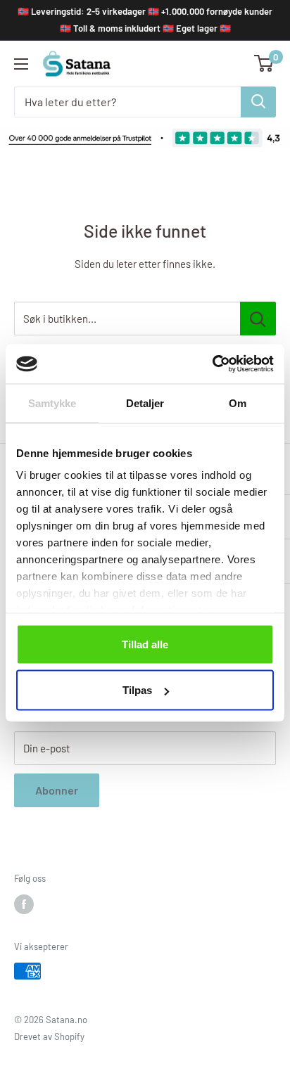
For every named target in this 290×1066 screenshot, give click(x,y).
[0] (264, 63)
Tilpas (137, 690)
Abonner (56, 790)
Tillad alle (145, 644)
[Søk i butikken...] (258, 318)
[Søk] (258, 101)
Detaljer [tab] (145, 403)
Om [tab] (237, 403)
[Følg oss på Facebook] (24, 904)
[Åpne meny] (21, 64)
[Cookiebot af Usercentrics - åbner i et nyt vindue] (212, 364)
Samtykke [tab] (52, 403)
